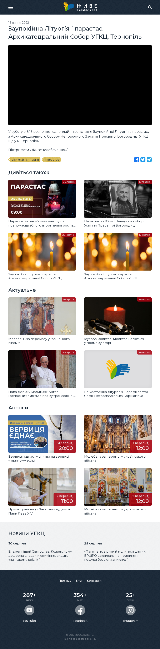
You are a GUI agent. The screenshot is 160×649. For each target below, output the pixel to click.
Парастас (52, 159)
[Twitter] (142, 159)
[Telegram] (149, 159)
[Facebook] (136, 159)
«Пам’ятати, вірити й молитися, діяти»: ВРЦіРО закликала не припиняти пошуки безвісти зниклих (115, 555)
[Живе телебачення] (80, 6)
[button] (10, 7)
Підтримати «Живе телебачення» (37, 150)
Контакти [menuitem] (94, 580)
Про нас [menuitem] (65, 580)
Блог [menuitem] (79, 580)
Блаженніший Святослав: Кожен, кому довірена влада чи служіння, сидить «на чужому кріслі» (40, 555)
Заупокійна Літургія (25, 159)
